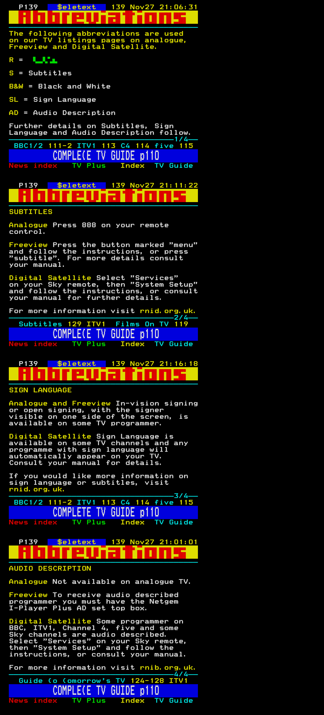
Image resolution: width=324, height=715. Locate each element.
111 (55, 146)
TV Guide (176, 165)
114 (142, 146)
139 (118, 7)
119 (181, 324)
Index (137, 165)
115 (186, 146)
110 (152, 155)
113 (108, 146)
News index (40, 165)
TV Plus (96, 165)
